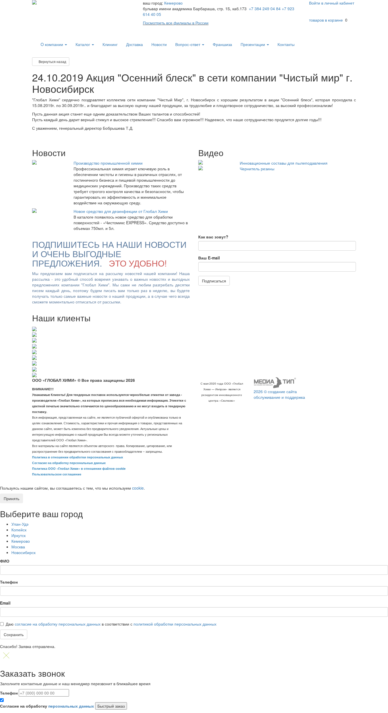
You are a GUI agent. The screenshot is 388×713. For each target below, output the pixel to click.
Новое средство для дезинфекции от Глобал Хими (121, 211)
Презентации (253, 44)
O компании (52, 44)
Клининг (110, 44)
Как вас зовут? (213, 237)
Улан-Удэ (19, 524)
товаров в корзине (326, 20)
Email (5, 603)
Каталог (83, 44)
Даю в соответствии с (111, 624)
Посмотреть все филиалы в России (175, 23)
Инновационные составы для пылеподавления (283, 163)
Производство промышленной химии (108, 163)
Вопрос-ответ (188, 44)
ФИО (4, 561)
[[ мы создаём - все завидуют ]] (275, 382)
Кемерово (173, 3)
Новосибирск (23, 552)
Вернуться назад (52, 61)
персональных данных (71, 706)
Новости (159, 44)
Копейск (18, 529)
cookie (138, 488)
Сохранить (14, 634)
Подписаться (214, 281)
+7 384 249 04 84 (265, 8)
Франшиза (222, 44)
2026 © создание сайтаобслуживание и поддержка (279, 394)
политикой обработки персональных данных (174, 624)
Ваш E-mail (209, 258)
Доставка (134, 44)
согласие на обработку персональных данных (58, 624)
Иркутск (18, 535)
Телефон (9, 582)
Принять (11, 498)
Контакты (286, 44)
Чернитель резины (257, 168)
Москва (18, 547)
